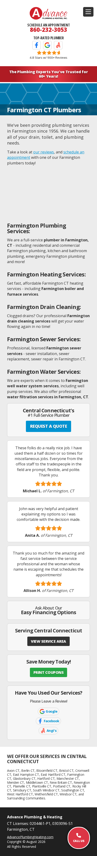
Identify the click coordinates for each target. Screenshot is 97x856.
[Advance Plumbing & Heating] (48, 13)
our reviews (43, 152)
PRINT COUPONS (48, 672)
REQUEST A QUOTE (48, 426)
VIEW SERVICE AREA (48, 641)
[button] (88, 12)
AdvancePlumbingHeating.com (30, 837)
